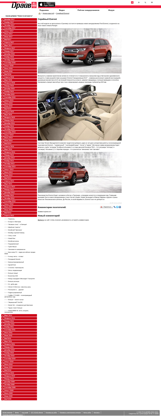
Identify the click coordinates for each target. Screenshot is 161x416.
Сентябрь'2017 (9, 28)
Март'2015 (8, 115)
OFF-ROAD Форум (37, 412)
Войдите (41, 220)
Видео (62, 10)
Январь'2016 (9, 86)
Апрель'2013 (9, 181)
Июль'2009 (8, 393)
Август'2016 (8, 65)
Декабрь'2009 (9, 382)
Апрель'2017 (9, 42)
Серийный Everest (62, 13)
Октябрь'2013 (9, 164)
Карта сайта (87, 412)
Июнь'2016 (8, 71)
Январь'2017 (9, 51)
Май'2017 (7, 40)
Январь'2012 (9, 321)
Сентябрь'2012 (9, 201)
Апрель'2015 (9, 112)
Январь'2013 (9, 190)
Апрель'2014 (9, 146)
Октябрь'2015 (9, 94)
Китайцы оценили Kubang (14, 232)
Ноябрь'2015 (9, 91)
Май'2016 (7, 74)
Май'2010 (7, 370)
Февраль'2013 (9, 187)
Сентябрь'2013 (9, 166)
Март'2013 (8, 184)
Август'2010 (8, 361)
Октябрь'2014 (9, 129)
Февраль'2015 (9, 117)
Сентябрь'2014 (9, 132)
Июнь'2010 (8, 367)
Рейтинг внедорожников (88, 10)
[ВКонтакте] (120, 207)
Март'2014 (8, 149)
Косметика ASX (11, 276)
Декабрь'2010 (9, 350)
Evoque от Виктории (12, 221)
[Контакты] (152, 3)
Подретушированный (13, 292)
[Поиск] (145, 3)
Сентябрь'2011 (9, 330)
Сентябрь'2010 (9, 359)
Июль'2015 (8, 103)
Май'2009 (7, 399)
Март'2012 (8, 315)
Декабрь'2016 (9, 54)
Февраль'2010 (9, 376)
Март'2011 (8, 341)
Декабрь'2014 (9, 123)
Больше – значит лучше (14, 299)
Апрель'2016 (9, 77)
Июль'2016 (8, 68)
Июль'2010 (8, 364)
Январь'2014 (9, 155)
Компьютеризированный (14, 262)
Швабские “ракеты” (12, 227)
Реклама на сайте (51, 412)
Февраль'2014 (9, 152)
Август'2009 (8, 390)
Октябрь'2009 (9, 385)
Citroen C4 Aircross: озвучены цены (17, 287)
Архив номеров (7, 412)
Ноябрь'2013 (9, 161)
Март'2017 (8, 45)
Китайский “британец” (13, 230)
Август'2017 (8, 31)
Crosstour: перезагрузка (14, 267)
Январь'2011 (9, 347)
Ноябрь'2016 (9, 57)
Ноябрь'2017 (9, 22)
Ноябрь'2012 (9, 195)
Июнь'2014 (8, 141)
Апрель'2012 (9, 216)
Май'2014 (7, 143)
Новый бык (9, 238)
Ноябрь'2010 (9, 353)
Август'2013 (8, 169)
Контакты (97, 412)
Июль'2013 (8, 172)
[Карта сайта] (139, 3)
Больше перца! (11, 273)
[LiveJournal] (114, 207)
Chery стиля (10, 235)
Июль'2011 (8, 333)
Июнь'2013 (8, 175)
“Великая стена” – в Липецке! (15, 224)
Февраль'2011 (9, 344)
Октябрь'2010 (9, 356)
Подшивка (44, 10)
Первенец (9, 219)
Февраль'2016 (9, 83)
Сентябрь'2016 (9, 63)
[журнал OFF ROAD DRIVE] (24, 9)
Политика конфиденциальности (13, 414)
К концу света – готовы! (13, 256)
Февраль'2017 (9, 48)
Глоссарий (25, 412)
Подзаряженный (11, 244)
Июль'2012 (8, 207)
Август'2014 (8, 135)
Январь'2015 (9, 120)
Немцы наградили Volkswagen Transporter (19, 278)
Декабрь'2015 (9, 89)
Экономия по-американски (14, 249)
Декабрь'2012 (9, 192)
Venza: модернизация (13, 270)
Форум (111, 10)
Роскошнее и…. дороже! (14, 289)
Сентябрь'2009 (9, 387)
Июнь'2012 (8, 210)
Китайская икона (11, 241)
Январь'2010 (9, 379)
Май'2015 (7, 109)
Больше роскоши (11, 281)
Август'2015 (8, 100)
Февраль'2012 (9, 318)
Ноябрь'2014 (9, 126)
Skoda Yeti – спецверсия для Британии (18, 305)
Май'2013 (7, 178)
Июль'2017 (8, 34)
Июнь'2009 (8, 396)
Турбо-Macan (10, 246)
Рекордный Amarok (12, 259)
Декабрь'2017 (9, 19)
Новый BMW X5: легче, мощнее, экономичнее (16, 311)
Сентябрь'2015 (9, 97)
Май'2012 (7, 213)
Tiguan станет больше (13, 308)
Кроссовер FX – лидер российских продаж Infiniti (19, 252)
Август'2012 (8, 204)
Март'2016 (8, 80)
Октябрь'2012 (9, 198)
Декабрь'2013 (9, 158)
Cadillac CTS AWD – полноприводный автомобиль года (18, 296)
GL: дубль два (10, 284)
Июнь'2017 (8, 37)
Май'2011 (7, 338)
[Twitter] (117, 207)
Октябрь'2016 (9, 60)
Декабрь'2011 (9, 324)
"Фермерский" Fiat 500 (13, 302)
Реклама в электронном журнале (70, 412)
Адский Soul (10, 265)
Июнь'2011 (8, 335)
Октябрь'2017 (9, 25)
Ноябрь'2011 (9, 327)
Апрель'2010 (9, 373)
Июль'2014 (8, 138)
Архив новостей (48, 13)
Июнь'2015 (8, 106)
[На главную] (132, 3)
